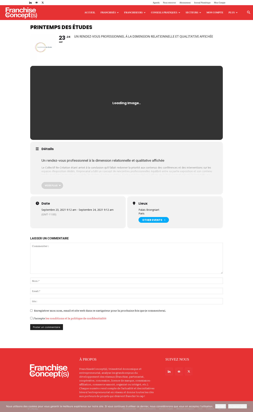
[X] (42, 2)
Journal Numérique (202, 2)
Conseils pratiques (164, 12)
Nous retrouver (169, 2)
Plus (232, 12)
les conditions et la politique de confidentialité (76, 318)
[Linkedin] (30, 2)
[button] (248, 13)
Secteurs (192, 12)
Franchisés (108, 12)
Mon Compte (219, 2)
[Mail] (36, 2)
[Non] (248, 406)
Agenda (156, 2)
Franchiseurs (133, 12)
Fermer (221, 406)
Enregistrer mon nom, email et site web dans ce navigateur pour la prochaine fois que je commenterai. (100, 310)
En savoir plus (237, 406)
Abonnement (185, 2)
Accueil (89, 12)
